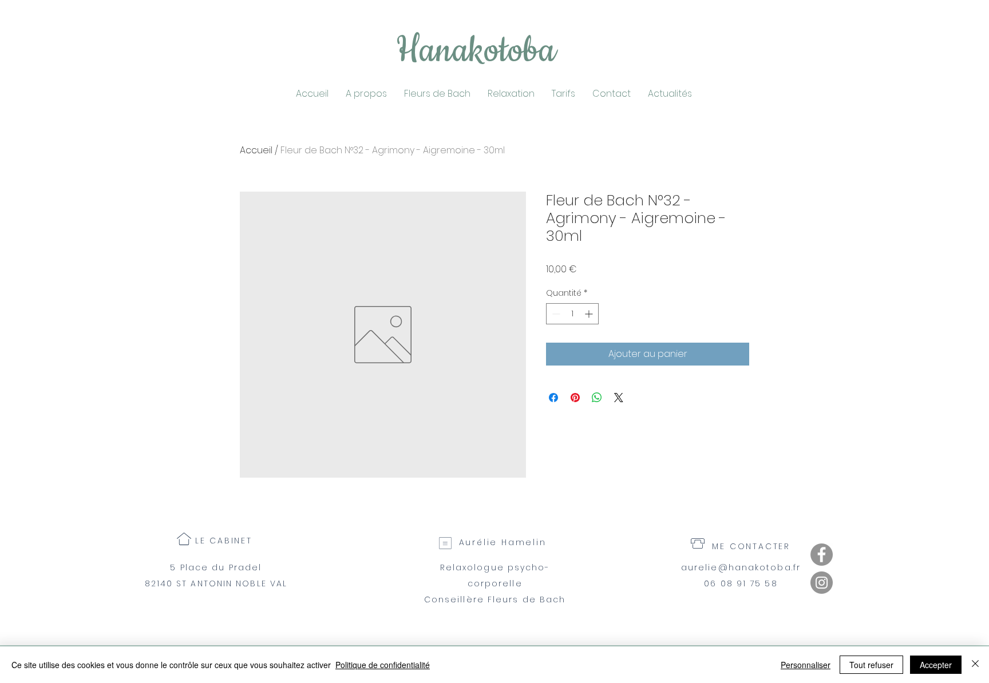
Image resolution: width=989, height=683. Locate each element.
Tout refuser (871, 664)
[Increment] (590, 314)
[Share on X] (619, 397)
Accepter (936, 664)
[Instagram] (821, 582)
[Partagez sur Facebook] (553, 397)
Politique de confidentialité (382, 664)
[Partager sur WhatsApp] (597, 397)
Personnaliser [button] (805, 664)
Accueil (256, 150)
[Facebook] (821, 554)
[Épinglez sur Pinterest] (575, 397)
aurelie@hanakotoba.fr (741, 567)
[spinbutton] (572, 314)
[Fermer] (975, 665)
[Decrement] (555, 314)
